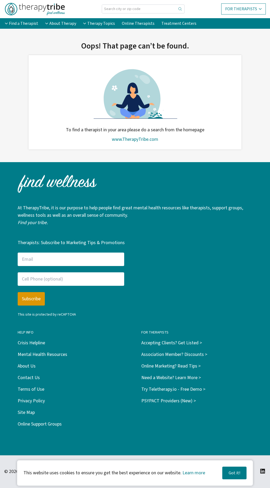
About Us (27, 366)
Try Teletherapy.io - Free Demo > (173, 389)
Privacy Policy (31, 401)
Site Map (26, 412)
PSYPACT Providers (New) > (168, 401)
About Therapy (62, 23)
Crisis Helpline (31, 343)
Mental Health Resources (42, 354)
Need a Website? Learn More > (171, 377)
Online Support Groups (40, 424)
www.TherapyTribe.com (135, 139)
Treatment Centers (178, 23)
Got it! (234, 473)
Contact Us (29, 377)
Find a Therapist (23, 23)
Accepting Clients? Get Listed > (171, 343)
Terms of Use (31, 389)
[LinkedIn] (262, 471)
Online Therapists (138, 23)
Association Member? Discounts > (174, 354)
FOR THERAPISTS (241, 9)
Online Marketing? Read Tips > (171, 366)
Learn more (193, 473)
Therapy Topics (101, 23)
